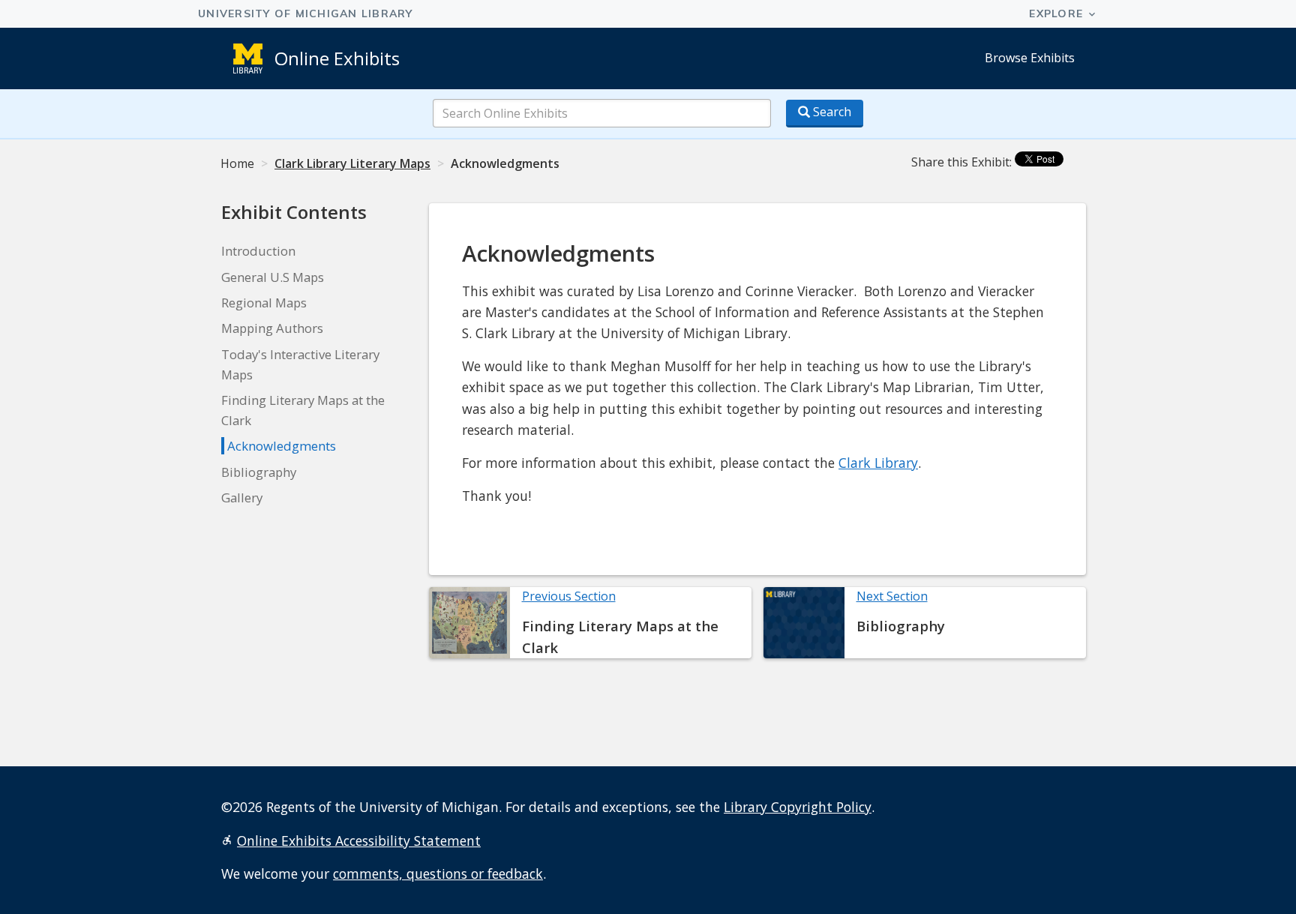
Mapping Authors (272, 328)
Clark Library (878, 463)
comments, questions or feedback (438, 874)
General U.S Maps (272, 277)
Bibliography (258, 472)
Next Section (892, 596)
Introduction (258, 250)
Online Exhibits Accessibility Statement (359, 841)
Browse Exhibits (1030, 57)
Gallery (241, 497)
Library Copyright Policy (798, 807)
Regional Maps (264, 302)
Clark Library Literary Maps (352, 163)
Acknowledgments (281, 445)
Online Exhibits (337, 58)
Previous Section (569, 596)
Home (237, 163)
